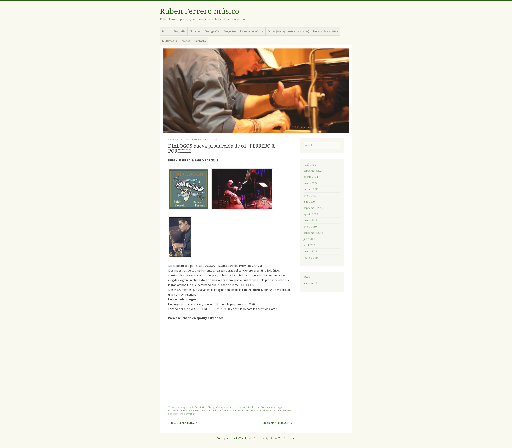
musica (239, 410)
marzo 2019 (310, 220)
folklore (216, 410)
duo (209, 410)
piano (247, 410)
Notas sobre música (325, 31)
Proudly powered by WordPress (234, 438)
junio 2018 (309, 239)
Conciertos (200, 407)
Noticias (195, 31)
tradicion (277, 410)
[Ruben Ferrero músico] (256, 90)
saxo (268, 410)
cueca (196, 410)
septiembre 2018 (313, 233)
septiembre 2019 (313, 208)
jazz (232, 410)
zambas (287, 410)
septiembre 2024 (313, 170)
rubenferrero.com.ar (203, 139)
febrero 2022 (311, 189)
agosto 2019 (311, 214)
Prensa (185, 41)
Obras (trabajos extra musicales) (288, 31)
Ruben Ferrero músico (199, 11)
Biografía (180, 31)
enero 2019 (310, 226)
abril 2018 (309, 245)
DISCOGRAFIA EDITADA (182, 423)
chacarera (186, 410)
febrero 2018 (311, 257)
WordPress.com (286, 438)
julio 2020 (309, 201)
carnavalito (174, 410)
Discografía (211, 31)
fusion (225, 410)
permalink (189, 413)
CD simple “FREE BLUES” (277, 423)
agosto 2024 (311, 177)
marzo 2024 (310, 183)
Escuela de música (251, 31)
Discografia (213, 407)
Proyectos (229, 31)
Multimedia (169, 41)
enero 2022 (310, 195)
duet (203, 410)
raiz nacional (258, 410)
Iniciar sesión (311, 283)
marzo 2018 (310, 251)
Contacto (200, 41)
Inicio (165, 31)
